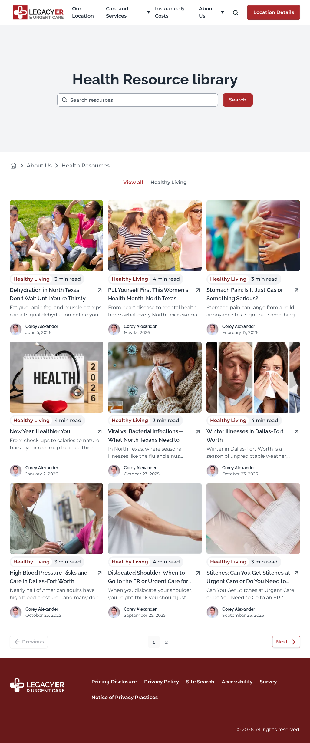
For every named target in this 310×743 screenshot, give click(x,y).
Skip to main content (28, 5)
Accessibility (237, 682)
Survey (268, 682)
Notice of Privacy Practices (124, 697)
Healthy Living (168, 182)
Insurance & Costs (169, 12)
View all (133, 182)
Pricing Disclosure (114, 682)
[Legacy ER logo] (38, 12)
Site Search (200, 682)
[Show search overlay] (235, 12)
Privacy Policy (161, 682)
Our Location (83, 12)
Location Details (273, 12)
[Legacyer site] (13, 165)
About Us (206, 12)
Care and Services (117, 12)
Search (237, 100)
